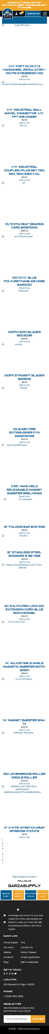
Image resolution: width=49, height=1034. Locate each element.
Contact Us (27, 947)
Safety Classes (28, 952)
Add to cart (24, 79)
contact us (33, 13)
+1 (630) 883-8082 (13, 996)
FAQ (23, 942)
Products (8, 957)
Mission (7, 952)
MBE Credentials (29, 962)
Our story (9, 947)
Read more (24, 288)
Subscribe (38, 1019)
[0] (20, 14)
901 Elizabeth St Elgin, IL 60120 (19, 984)
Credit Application (30, 957)
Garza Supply (11, 942)
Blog (6, 962)
